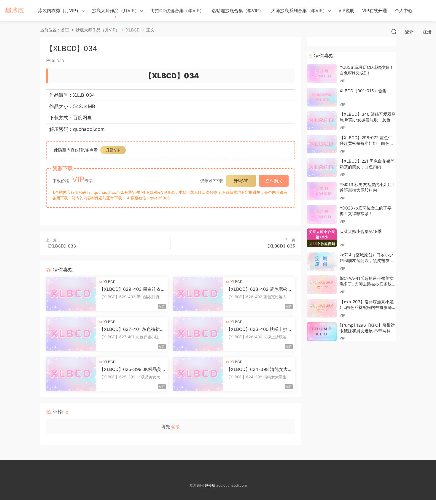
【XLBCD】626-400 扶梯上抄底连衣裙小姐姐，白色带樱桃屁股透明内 (259, 329)
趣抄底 (14, 10)
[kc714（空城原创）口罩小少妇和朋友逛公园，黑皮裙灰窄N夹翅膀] (322, 261)
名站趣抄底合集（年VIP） (237, 10)
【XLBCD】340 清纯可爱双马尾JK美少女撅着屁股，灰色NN (368, 120)
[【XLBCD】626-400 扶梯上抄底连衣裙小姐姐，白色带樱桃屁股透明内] (198, 334)
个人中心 (404, 10)
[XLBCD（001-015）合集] (322, 97)
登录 (175, 426)
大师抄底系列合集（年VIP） (299, 10)
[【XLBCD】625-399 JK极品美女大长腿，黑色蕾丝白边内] (71, 374)
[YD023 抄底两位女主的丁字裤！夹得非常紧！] (322, 214)
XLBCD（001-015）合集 (363, 90)
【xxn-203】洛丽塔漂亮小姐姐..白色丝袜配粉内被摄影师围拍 (368, 307)
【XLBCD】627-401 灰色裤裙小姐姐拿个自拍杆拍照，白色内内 (131, 329)
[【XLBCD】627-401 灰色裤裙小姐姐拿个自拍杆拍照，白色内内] (71, 334)
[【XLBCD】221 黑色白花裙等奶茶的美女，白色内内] (322, 167)
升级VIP (113, 150)
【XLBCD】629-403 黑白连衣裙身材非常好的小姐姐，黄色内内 (132, 289)
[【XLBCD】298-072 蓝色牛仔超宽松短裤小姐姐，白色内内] (322, 144)
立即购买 (273, 180)
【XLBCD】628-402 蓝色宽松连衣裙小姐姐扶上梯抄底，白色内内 (259, 289)
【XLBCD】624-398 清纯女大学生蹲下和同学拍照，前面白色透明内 (259, 369)
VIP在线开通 (374, 10)
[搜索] (394, 31)
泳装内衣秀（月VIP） (59, 10)
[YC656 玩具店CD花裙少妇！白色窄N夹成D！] (322, 73)
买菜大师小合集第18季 (361, 231)
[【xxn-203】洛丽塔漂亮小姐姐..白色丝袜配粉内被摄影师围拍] (322, 308)
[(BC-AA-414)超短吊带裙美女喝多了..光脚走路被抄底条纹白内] (322, 284)
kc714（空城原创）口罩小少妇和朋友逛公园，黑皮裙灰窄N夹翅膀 (367, 260)
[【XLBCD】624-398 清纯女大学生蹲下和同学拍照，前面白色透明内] (198, 374)
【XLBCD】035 (280, 245)
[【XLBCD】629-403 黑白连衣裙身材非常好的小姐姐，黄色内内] (71, 294)
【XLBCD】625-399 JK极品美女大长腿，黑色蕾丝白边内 (130, 369)
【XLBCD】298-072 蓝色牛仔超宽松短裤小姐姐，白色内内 (367, 143)
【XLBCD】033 (61, 245)
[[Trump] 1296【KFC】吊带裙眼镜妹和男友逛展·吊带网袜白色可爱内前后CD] (322, 331)
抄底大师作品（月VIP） (115, 10)
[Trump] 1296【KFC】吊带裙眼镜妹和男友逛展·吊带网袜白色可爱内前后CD (367, 331)
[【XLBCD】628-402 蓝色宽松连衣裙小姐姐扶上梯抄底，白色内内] (198, 294)
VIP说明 (346, 10)
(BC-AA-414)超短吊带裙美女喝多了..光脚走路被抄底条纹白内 (368, 284)
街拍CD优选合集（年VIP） (177, 10)
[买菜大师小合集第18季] (322, 237)
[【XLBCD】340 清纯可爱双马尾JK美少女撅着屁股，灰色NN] (322, 120)
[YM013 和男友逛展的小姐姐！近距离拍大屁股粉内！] (322, 191)
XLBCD (58, 60)
